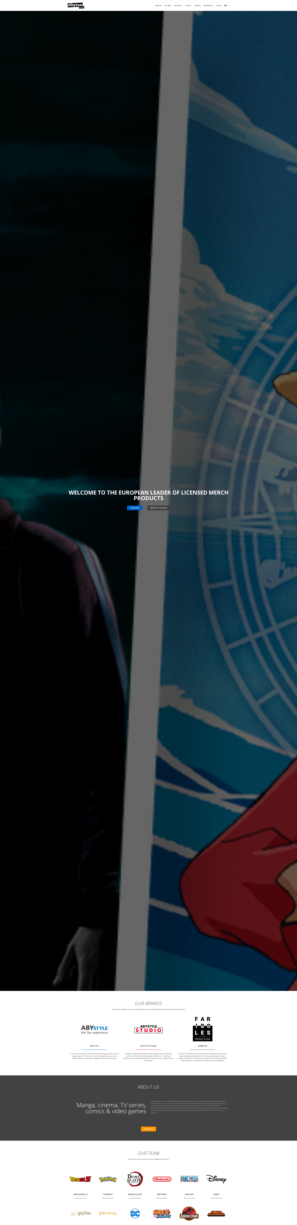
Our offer (168, 5)
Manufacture (208, 5)
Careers (219, 5)
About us (158, 5)
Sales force (178, 5)
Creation (188, 5)
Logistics (197, 5)
